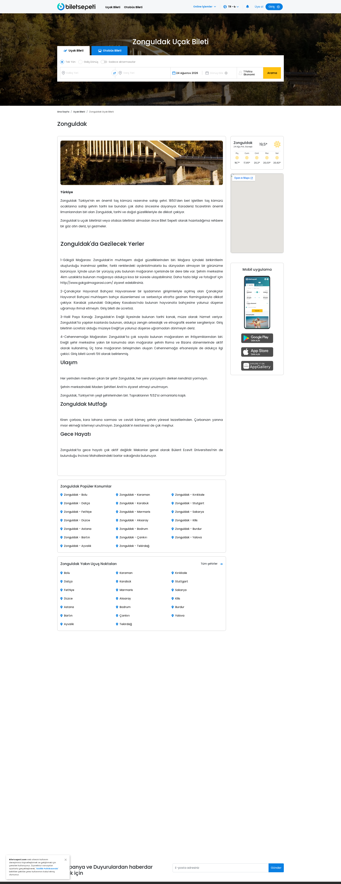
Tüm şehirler (209, 564)
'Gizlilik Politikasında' (47, 868)
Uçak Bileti (112, 7)
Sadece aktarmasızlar (122, 62)
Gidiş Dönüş (91, 62)
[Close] (65, 859)
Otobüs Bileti (133, 7)
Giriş (272, 7)
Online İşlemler (202, 6)
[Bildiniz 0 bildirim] (247, 6)
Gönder (276, 868)
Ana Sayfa (63, 111)
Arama (272, 73)
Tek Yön (70, 62)
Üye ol (259, 7)
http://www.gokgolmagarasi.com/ (86, 283)
